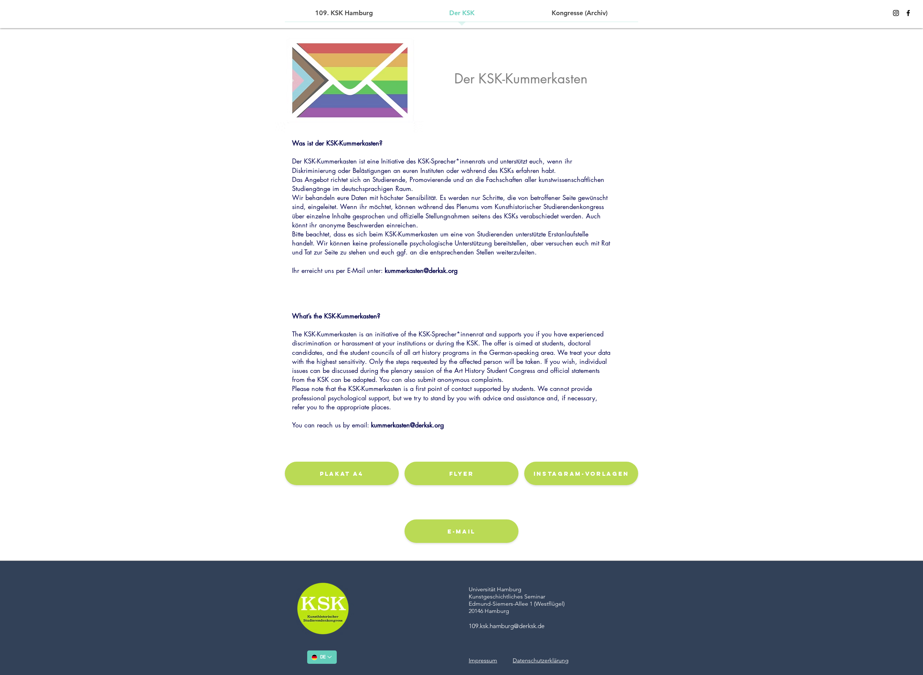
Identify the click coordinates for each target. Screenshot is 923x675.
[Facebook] (908, 13)
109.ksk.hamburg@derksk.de (506, 626)
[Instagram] (896, 13)
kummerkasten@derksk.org (421, 270)
